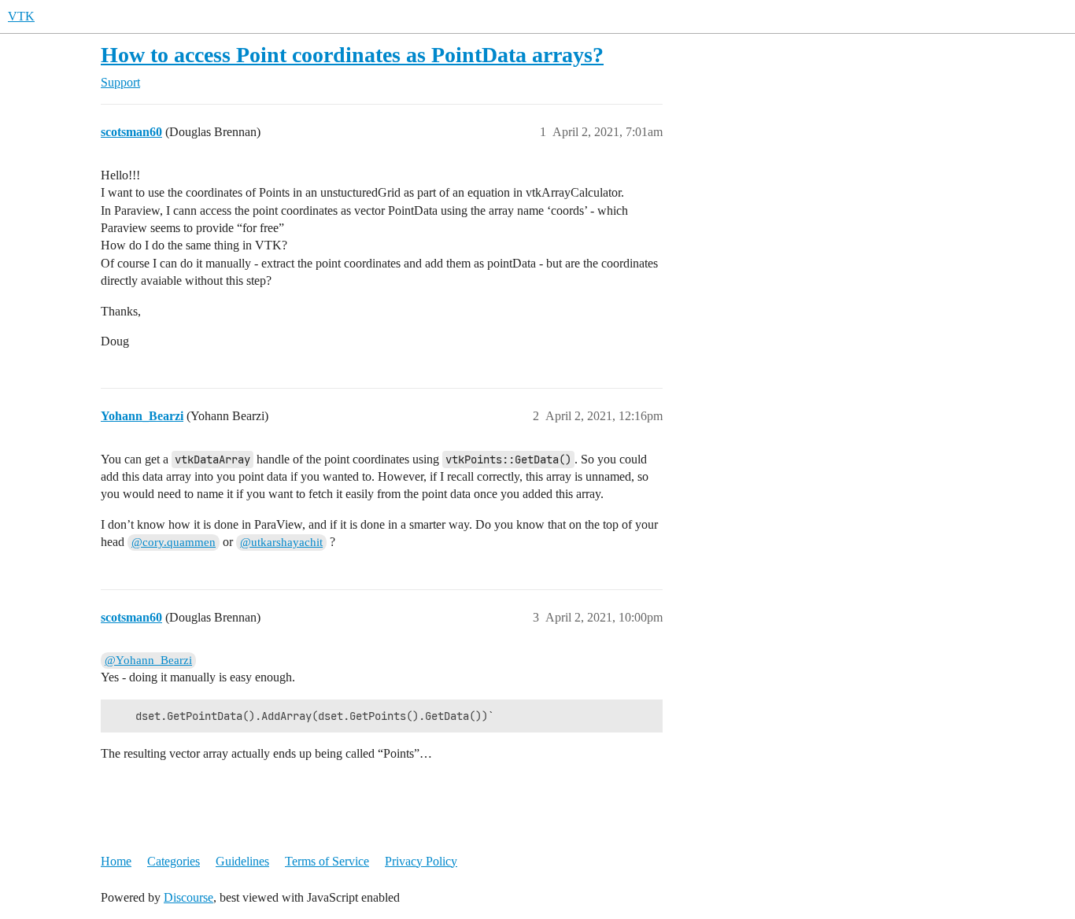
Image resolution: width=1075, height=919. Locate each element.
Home (116, 861)
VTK (21, 16)
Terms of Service (327, 861)
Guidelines (242, 861)
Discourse (188, 897)
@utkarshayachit (281, 542)
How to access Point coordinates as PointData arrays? (352, 54)
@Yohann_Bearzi (148, 660)
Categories (173, 861)
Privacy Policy (421, 861)
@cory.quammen (173, 542)
